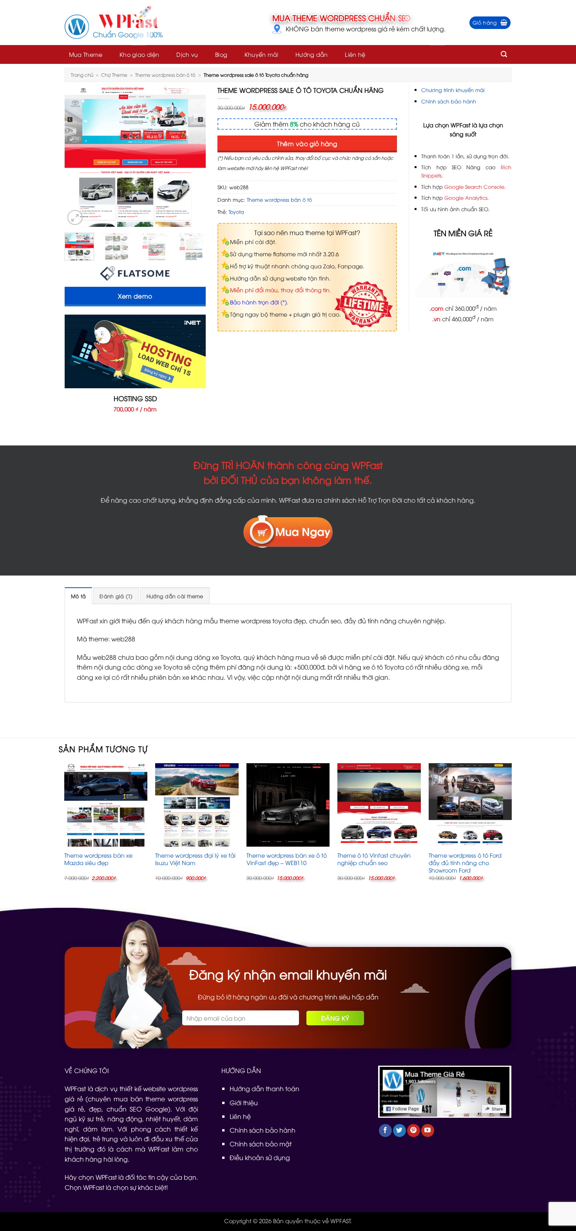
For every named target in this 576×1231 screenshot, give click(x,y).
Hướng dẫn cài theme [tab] (175, 595)
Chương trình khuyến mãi (453, 89)
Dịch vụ (187, 54)
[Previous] (77, 156)
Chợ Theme (114, 74)
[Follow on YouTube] (427, 1130)
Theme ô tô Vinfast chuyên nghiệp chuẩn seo (374, 859)
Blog (221, 54)
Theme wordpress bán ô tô (165, 74)
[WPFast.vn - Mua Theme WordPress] (114, 22)
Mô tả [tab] (78, 595)
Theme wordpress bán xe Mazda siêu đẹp (98, 859)
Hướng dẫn (311, 54)
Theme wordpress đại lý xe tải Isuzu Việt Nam (195, 859)
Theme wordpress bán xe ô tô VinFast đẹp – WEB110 (286, 859)
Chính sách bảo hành (448, 101)
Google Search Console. (475, 186)
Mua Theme (86, 54)
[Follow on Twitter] (399, 1130)
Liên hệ (355, 54)
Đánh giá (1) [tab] (116, 595)
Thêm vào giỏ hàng (307, 143)
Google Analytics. (466, 197)
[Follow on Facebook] (385, 1130)
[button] (490, 22)
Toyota (236, 211)
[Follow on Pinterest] (413, 1130)
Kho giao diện (139, 54)
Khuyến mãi (262, 54)
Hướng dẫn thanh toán (264, 1088)
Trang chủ (82, 74)
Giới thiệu (244, 1102)
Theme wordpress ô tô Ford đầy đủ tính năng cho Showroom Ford (465, 862)
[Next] (193, 156)
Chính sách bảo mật (261, 1143)
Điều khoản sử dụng (260, 1157)
